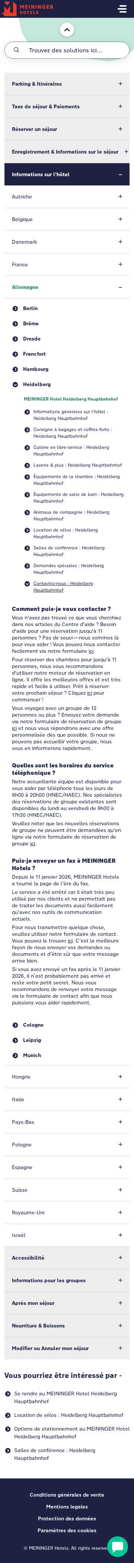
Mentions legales (67, 1506)
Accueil (63, 21)
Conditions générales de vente (67, 1494)
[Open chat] (117, 1546)
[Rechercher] (16, 50)
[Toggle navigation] (122, 9)
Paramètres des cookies (67, 1530)
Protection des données (67, 1518)
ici (91, 651)
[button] (67, 84)
